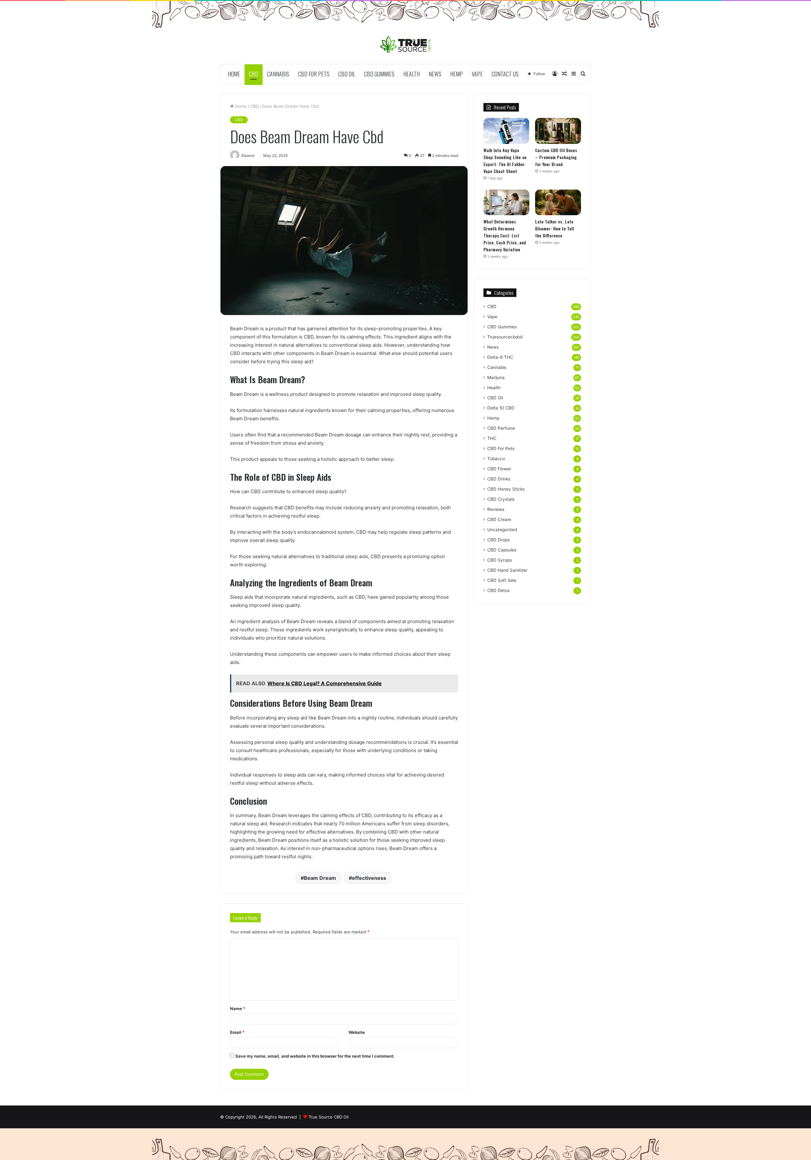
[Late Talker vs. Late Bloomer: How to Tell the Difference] (558, 203)
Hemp (456, 74)
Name (237, 1008)
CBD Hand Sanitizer (507, 570)
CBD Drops (498, 539)
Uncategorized (502, 529)
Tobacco (496, 458)
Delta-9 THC (500, 357)
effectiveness (369, 878)
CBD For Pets (313, 74)
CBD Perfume (501, 428)
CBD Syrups (499, 560)
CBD (253, 74)
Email (237, 1032)
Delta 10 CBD (500, 407)
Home (234, 74)
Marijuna (496, 377)
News (435, 74)
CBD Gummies (379, 74)
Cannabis (278, 74)
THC (491, 438)
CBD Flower (499, 468)
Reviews (495, 509)
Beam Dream (320, 878)
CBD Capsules (501, 549)
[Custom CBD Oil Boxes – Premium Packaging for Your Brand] (558, 131)
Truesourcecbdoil (504, 336)
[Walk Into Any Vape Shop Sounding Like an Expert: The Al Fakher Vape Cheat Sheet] (506, 131)
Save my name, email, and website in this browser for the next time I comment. (315, 1056)
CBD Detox (498, 590)
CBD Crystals (500, 499)
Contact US (505, 74)
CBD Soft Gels (501, 580)
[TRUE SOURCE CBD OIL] (405, 44)
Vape (477, 74)
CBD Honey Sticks (506, 489)
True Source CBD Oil (328, 1116)
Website (356, 1032)
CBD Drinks (498, 478)
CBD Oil (346, 74)
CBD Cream (499, 519)
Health (411, 74)
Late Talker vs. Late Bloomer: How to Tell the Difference (554, 228)
